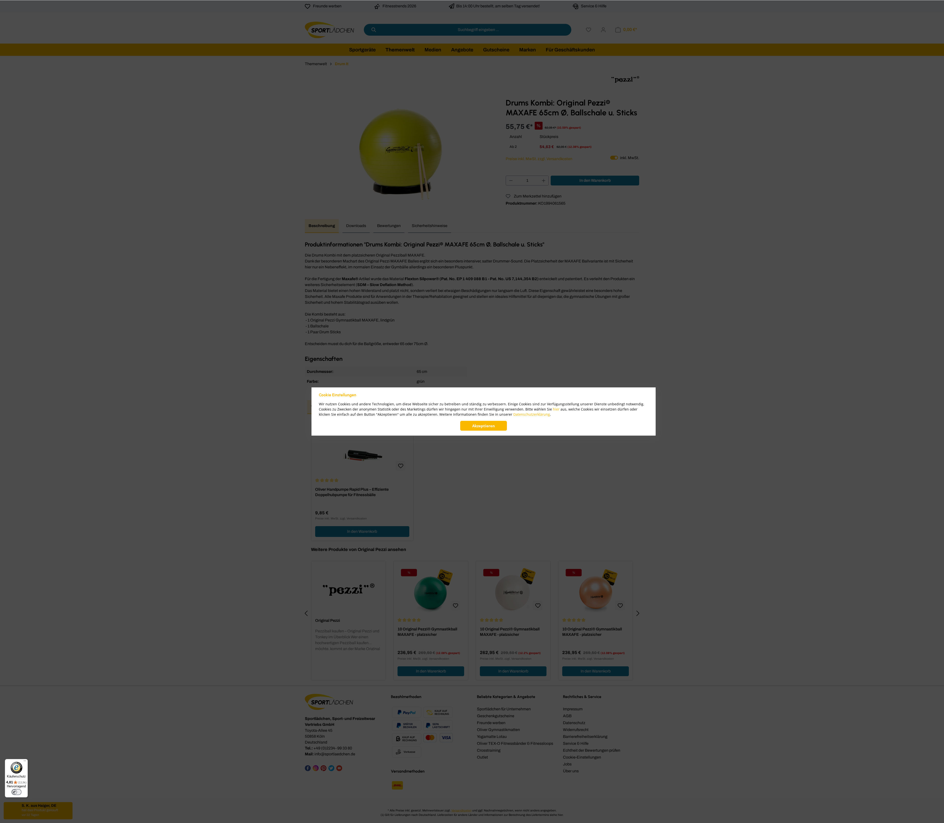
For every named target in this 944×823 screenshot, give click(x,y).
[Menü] (25, 762)
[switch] (16, 792)
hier (556, 409)
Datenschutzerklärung (531, 414)
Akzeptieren (483, 425)
